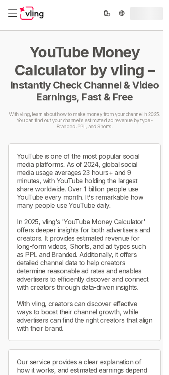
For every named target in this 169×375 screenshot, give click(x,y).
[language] (121, 13)
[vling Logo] (31, 13)
